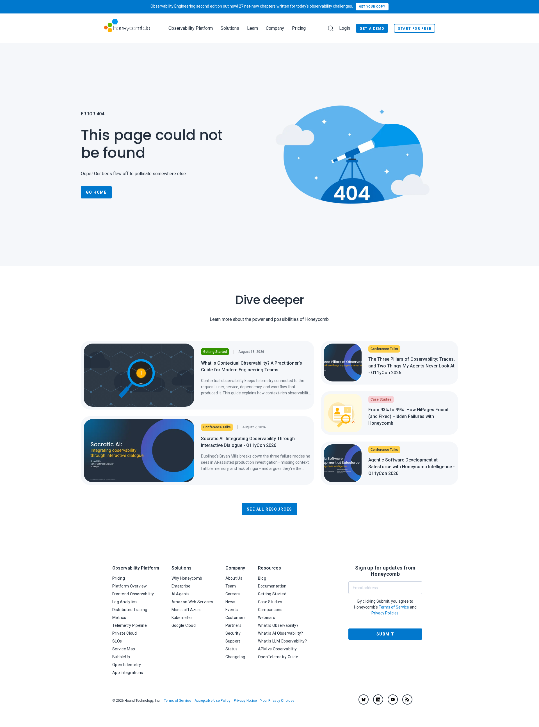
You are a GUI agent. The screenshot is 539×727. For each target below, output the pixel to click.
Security (233, 633)
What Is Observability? (278, 625)
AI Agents (181, 594)
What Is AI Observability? (280, 633)
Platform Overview (129, 586)
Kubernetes (182, 617)
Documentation (272, 586)
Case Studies (270, 602)
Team (230, 586)
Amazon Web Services (192, 602)
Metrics (119, 617)
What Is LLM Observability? (282, 641)
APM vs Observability (277, 649)
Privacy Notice (245, 701)
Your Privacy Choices (277, 701)
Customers (235, 617)
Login (344, 28)
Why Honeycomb (187, 578)
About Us (233, 578)
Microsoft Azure (187, 609)
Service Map (123, 649)
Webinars (266, 617)
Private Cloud (124, 633)
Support (232, 641)
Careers (232, 594)
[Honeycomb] (127, 28)
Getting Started (272, 594)
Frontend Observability (133, 594)
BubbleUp (121, 657)
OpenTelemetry (126, 664)
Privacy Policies (385, 613)
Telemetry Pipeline (129, 625)
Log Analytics (124, 602)
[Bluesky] (363, 699)
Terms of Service (177, 701)
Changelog (235, 657)
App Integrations (127, 672)
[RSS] (407, 699)
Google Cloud (184, 625)
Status (231, 649)
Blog (262, 578)
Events (231, 609)
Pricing (299, 28)
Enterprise (181, 586)
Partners (233, 625)
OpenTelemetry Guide (278, 657)
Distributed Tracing (129, 609)
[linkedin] (378, 699)
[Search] (331, 28)
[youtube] (393, 699)
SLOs (117, 641)
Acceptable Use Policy (212, 701)
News (230, 602)
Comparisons (270, 609)
